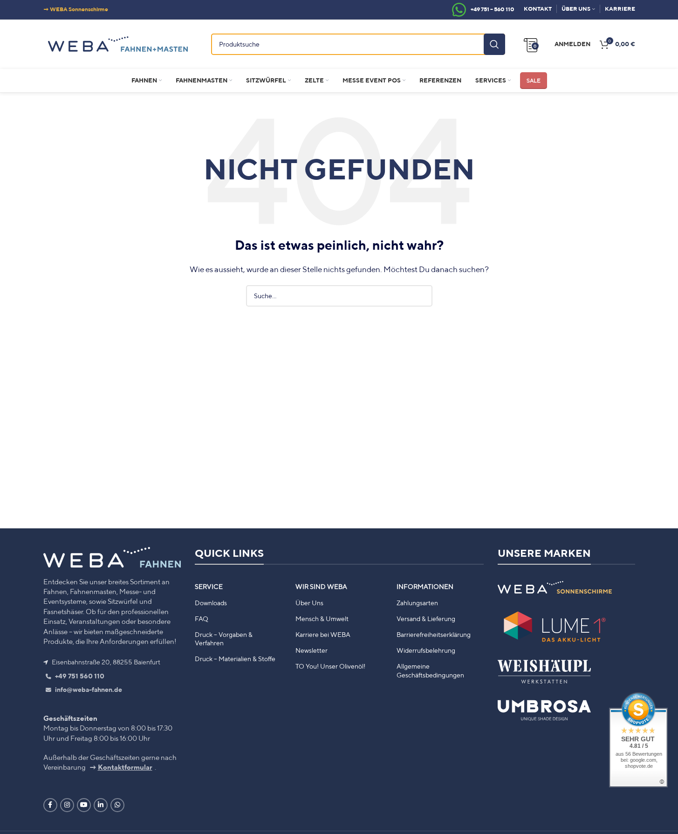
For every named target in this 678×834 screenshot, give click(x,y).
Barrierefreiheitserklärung (434, 634)
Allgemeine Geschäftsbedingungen (430, 670)
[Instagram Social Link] (67, 805)
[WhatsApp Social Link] (117, 805)
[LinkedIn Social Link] (101, 805)
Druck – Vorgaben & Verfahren (224, 639)
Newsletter (311, 650)
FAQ (201, 618)
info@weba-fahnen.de (88, 689)
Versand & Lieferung (426, 618)
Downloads (211, 603)
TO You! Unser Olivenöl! (330, 666)
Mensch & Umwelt (322, 618)
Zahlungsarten (417, 603)
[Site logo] (118, 43)
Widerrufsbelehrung (426, 650)
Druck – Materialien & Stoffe (235, 659)
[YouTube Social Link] (84, 805)
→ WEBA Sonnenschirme (75, 9)
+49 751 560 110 (79, 676)
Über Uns (309, 603)
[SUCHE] (494, 44)
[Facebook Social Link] (50, 805)
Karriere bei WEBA (322, 634)
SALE (534, 80)
